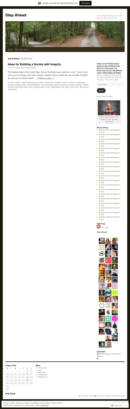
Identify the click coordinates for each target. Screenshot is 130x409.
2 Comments (12, 89)
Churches (71, 82)
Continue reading (45, 78)
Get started (85, 3)
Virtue (72, 87)
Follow (101, 91)
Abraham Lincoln (33, 82)
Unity (62, 87)
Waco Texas (84, 87)
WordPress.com (42, 377)
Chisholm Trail (49, 82)
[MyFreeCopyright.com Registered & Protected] (109, 356)
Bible (41, 82)
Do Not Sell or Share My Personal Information (110, 396)
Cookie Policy (44, 405)
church (64, 82)
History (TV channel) (61, 84)
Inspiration (78, 84)
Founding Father (20, 84)
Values (67, 87)
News (31, 87)
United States (55, 87)
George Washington (33, 84)
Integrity (17, 82)
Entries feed (41, 372)
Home (10, 49)
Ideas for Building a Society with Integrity (34, 64)
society (42, 87)
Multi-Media (19, 87)
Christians (57, 82)
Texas (48, 87)
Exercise (11, 84)
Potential (37, 87)
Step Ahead (15, 15)
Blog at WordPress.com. (85, 396)
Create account (42, 368)
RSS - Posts (104, 227)
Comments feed (42, 375)
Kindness (11, 87)
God (42, 84)
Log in (40, 370)
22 (27, 380)
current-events (80, 82)
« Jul (7, 389)
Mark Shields (31, 67)
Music (26, 87)
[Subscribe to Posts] (99, 227)
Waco (77, 87)
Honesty (71, 84)
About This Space (21, 49)
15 (27, 377)
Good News (49, 84)
